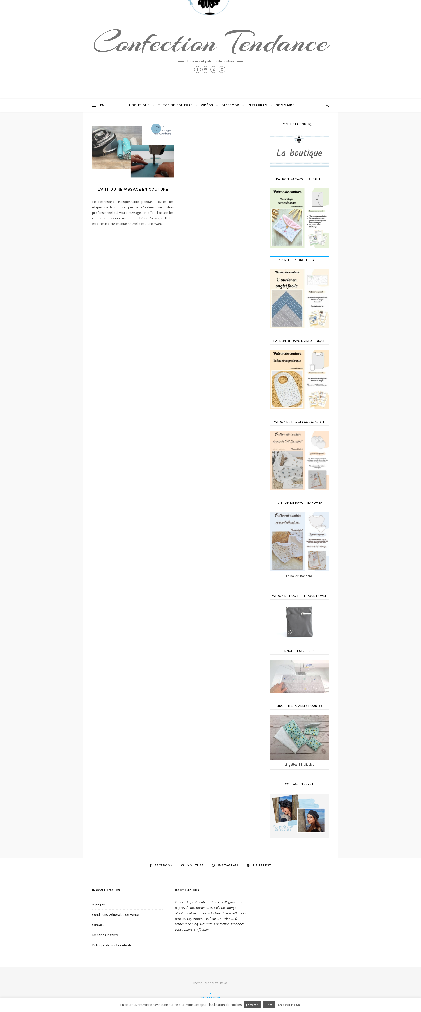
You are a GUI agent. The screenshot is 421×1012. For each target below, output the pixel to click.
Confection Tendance (210, 42)
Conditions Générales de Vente (115, 914)
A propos (99, 904)
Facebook (230, 105)
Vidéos (207, 105)
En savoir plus (289, 1004)
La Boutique (138, 105)
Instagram (258, 105)
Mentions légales (105, 935)
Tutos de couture (175, 105)
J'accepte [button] (252, 1005)
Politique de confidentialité (112, 945)
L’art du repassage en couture (133, 189)
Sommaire (285, 105)
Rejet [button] (269, 1005)
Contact (98, 924)
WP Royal (221, 983)
